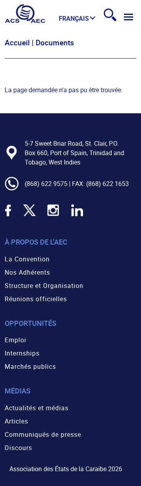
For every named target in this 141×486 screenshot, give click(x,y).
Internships (22, 353)
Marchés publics (30, 366)
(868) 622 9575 (46, 183)
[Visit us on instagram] (53, 215)
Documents (55, 43)
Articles (16, 421)
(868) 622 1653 (107, 183)
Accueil (17, 43)
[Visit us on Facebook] (8, 215)
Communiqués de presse (43, 434)
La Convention (27, 259)
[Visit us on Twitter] (29, 215)
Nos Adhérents (27, 272)
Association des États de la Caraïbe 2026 (65, 469)
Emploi (15, 340)
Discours (18, 447)
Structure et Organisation (44, 285)
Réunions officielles (36, 299)
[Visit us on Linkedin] (77, 215)
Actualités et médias (37, 408)
